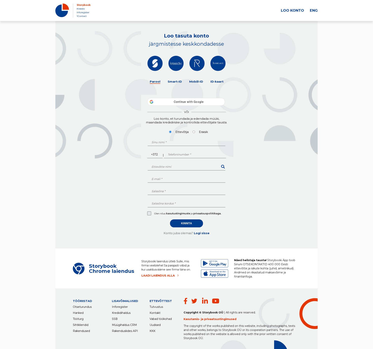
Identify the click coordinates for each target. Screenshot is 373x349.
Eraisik (203, 132)
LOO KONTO (292, 10)
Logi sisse (201, 233)
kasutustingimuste (178, 213)
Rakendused (81, 331)
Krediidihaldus (121, 313)
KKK (152, 331)
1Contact (82, 16)
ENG (314, 10)
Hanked (78, 313)
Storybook (84, 4)
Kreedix (81, 8)
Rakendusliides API (125, 331)
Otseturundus (82, 307)
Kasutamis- (192, 319)
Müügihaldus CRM (124, 325)
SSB (115, 319)
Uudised (155, 325)
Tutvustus (156, 307)
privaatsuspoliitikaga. (207, 213)
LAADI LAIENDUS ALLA (158, 275)
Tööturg (78, 319)
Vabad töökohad (161, 319)
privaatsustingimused (220, 319)
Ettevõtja (182, 132)
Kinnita (186, 223)
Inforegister (83, 12)
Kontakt (155, 313)
